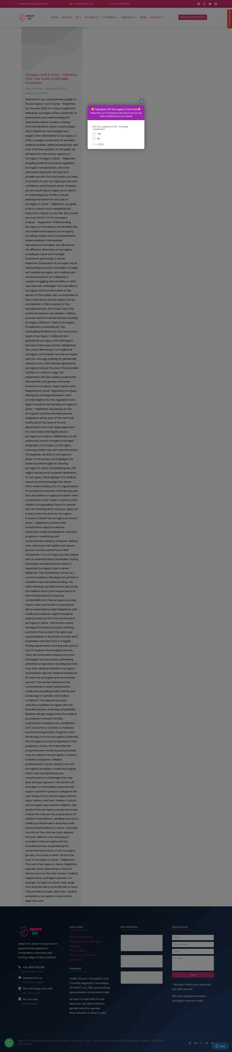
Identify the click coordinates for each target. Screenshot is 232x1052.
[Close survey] (142, 101)
